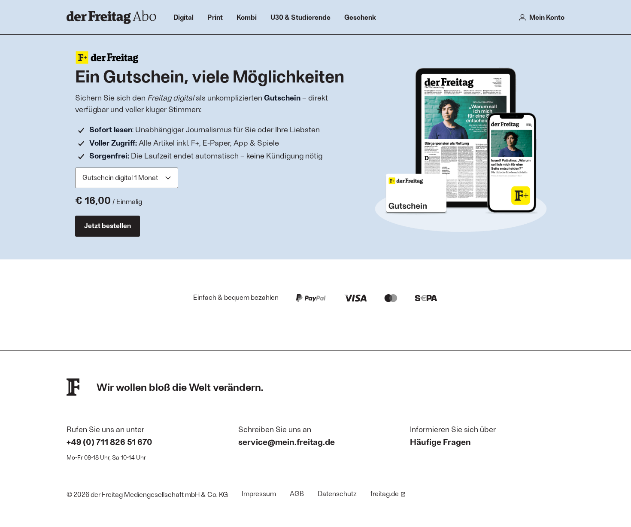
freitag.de (384, 493)
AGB (297, 493)
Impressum (259, 493)
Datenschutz (337, 493)
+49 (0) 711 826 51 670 (109, 441)
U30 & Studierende (300, 17)
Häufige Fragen (440, 441)
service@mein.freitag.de (286, 441)
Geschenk (360, 17)
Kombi (247, 17)
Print (215, 17)
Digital (183, 17)
